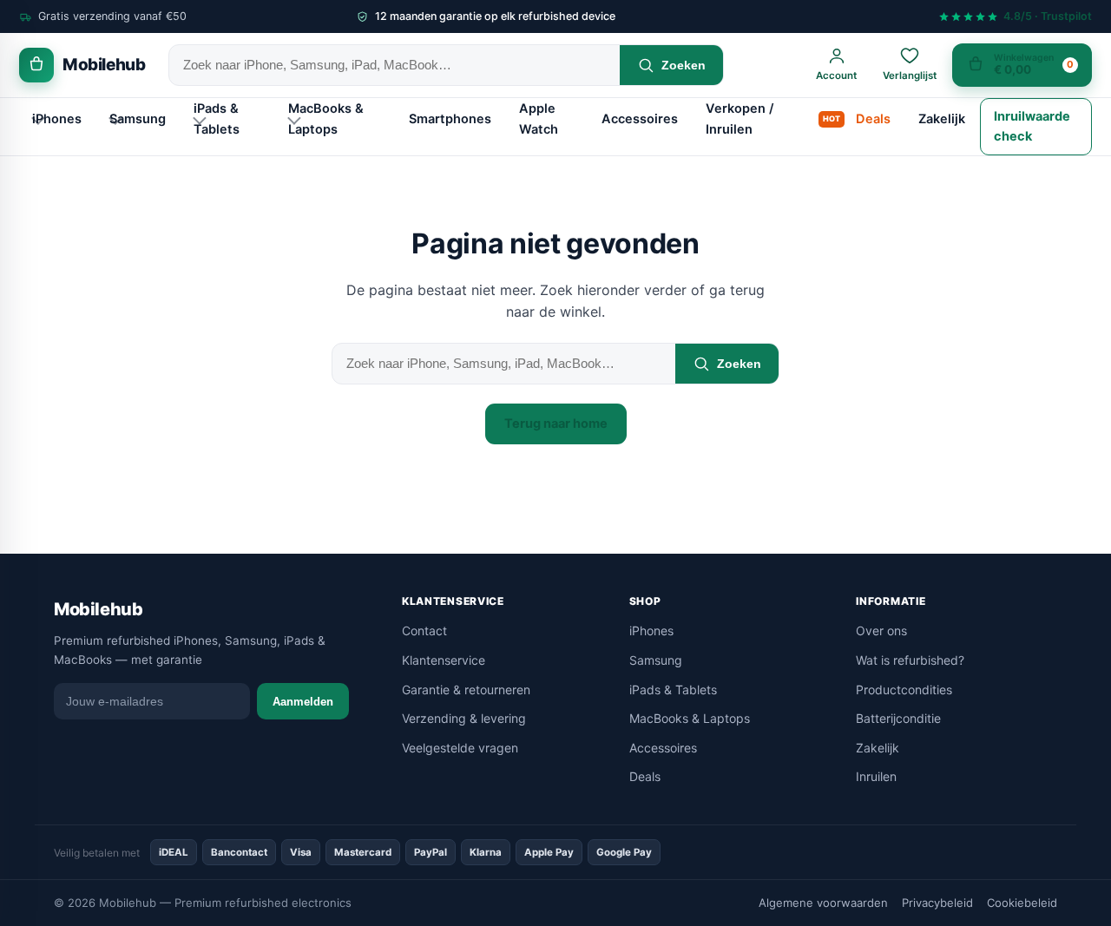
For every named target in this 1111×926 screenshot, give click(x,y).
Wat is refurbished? (910, 660)
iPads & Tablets (217, 118)
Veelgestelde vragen (460, 747)
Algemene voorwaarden (823, 903)
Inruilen (876, 776)
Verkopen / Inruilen (739, 118)
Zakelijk (941, 119)
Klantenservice (443, 660)
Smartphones (450, 119)
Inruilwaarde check (1032, 126)
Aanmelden (303, 701)
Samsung (137, 119)
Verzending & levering (464, 718)
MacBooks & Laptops (326, 118)
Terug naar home (556, 423)
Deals (873, 119)
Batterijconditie (898, 718)
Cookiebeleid (1022, 903)
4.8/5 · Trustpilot (1047, 17)
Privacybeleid (937, 903)
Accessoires (640, 119)
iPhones (57, 119)
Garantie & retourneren (466, 689)
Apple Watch (538, 118)
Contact (424, 630)
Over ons (881, 630)
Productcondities (904, 689)
